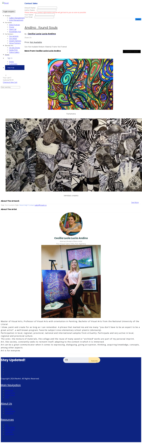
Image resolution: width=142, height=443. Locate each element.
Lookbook (8, 432)
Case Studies (10, 429)
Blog (6, 425)
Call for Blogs (10, 427)
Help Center (9, 434)
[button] (4, 75)
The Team (8, 409)
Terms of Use (10, 393)
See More (135, 202)
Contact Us (9, 413)
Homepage (9, 390)
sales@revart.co (41, 205)
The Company (10, 411)
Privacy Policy (10, 395)
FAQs (7, 397)
